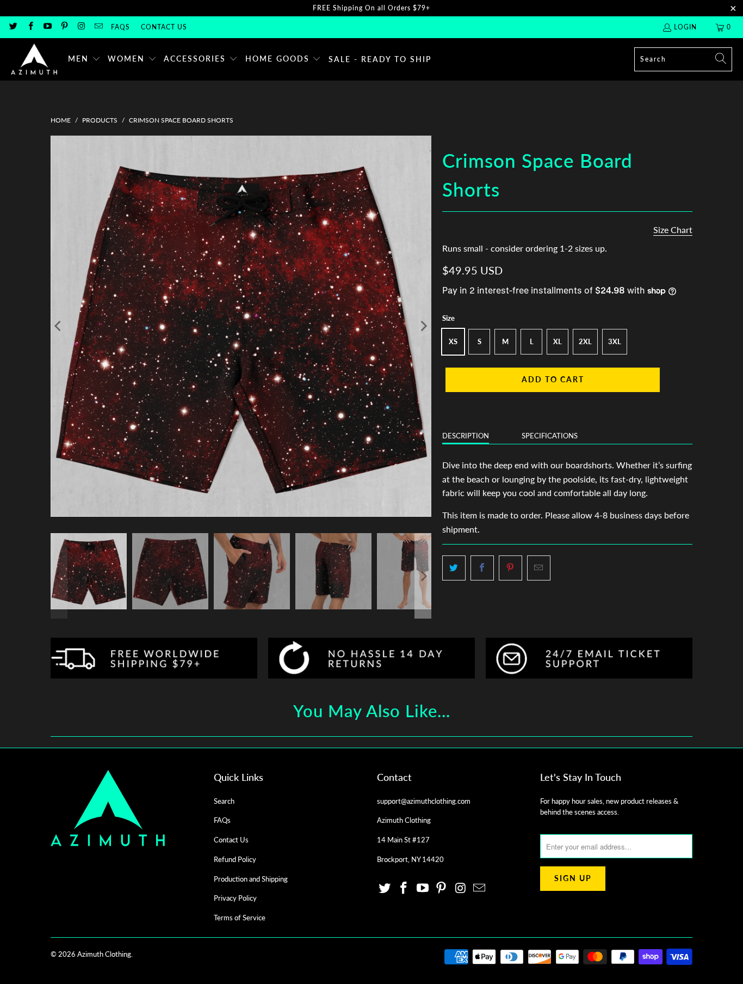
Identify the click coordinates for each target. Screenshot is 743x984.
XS (453, 341)
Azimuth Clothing (104, 954)
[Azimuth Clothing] (34, 59)
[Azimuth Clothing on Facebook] (29, 27)
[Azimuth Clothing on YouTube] (47, 27)
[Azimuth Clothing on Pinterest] (64, 27)
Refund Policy (235, 859)
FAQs (120, 27)
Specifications (550, 435)
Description (465, 435)
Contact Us (164, 27)
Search (224, 801)
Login (685, 27)
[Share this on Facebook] (482, 567)
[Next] (423, 326)
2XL (585, 341)
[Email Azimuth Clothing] (97, 27)
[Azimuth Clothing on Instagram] (80, 27)
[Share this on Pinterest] (510, 567)
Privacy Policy (235, 898)
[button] (84, 59)
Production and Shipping (251, 879)
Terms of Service (239, 917)
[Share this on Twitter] (454, 567)
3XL (614, 341)
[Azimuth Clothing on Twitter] (12, 27)
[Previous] (58, 326)
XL (557, 341)
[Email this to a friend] (538, 567)
